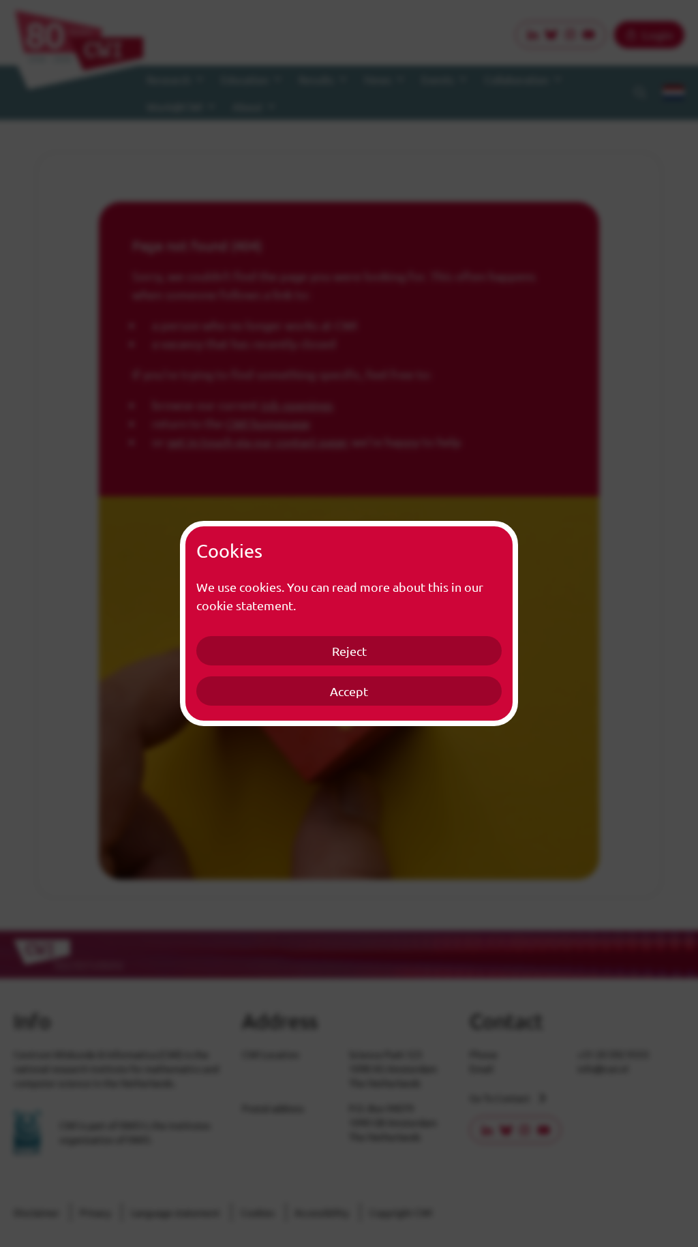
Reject (349, 651)
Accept (349, 691)
